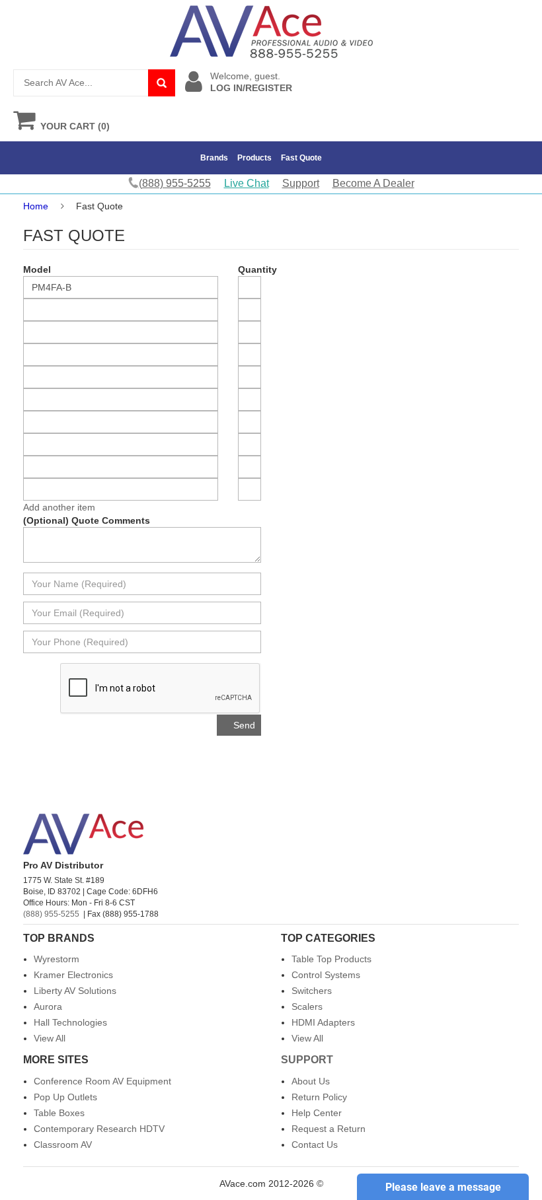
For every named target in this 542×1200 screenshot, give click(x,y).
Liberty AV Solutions (75, 990)
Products (254, 157)
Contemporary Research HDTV (99, 1128)
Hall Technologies (70, 1022)
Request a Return (328, 1128)
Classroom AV (63, 1144)
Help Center (316, 1113)
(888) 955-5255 (51, 914)
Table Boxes (59, 1113)
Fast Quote (301, 157)
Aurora (48, 1006)
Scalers (307, 1006)
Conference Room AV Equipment (102, 1081)
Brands (214, 157)
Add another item (59, 507)
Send (244, 725)
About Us (310, 1081)
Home (35, 206)
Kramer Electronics (73, 975)
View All (49, 1038)
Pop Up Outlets (65, 1097)
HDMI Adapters (323, 1022)
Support (300, 183)
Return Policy (319, 1097)
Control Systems (325, 975)
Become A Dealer (373, 183)
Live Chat (246, 183)
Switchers (311, 990)
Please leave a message (443, 1187)
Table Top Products (331, 959)
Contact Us (314, 1144)
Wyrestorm (56, 959)
